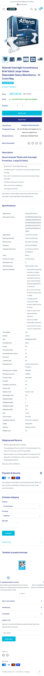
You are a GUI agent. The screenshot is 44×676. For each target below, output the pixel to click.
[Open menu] (4, 9)
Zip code (5, 521)
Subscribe (8, 639)
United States (23, 4)
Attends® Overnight (9, 87)
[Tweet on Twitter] (36, 143)
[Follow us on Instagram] (7, 655)
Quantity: (5, 106)
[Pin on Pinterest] (32, 143)
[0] (39, 9)
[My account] (36, 9)
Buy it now (22, 119)
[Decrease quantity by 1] (12, 105)
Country (4, 502)
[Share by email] (40, 143)
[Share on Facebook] (28, 143)
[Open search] (31, 9)
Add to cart (22, 113)
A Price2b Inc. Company (23, 672)
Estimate (8, 533)
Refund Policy (6, 542)
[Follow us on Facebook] (3, 655)
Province (5, 511)
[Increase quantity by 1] (22, 105)
